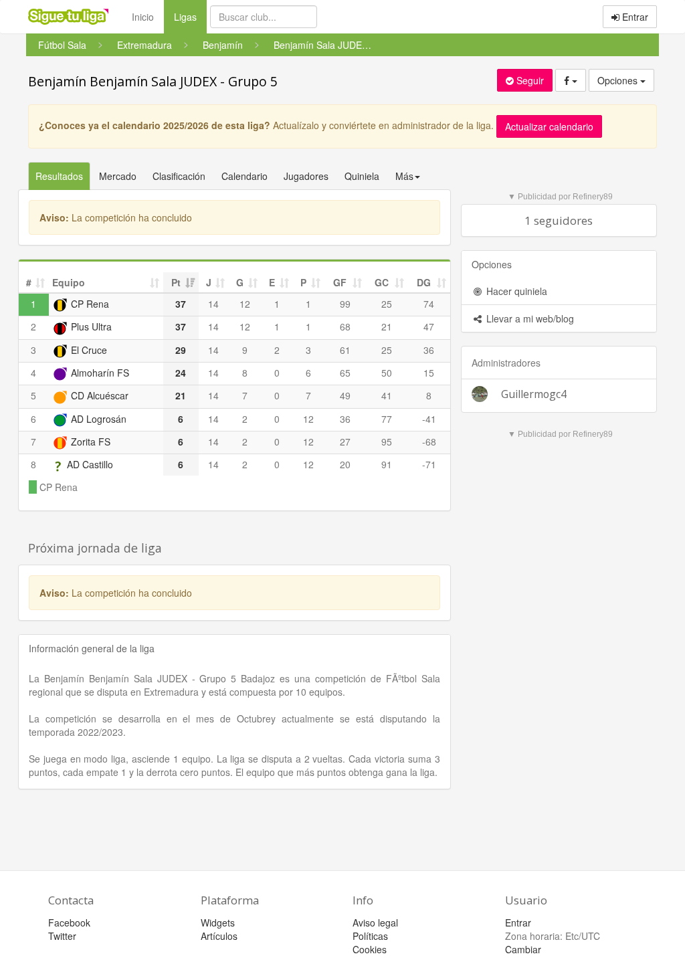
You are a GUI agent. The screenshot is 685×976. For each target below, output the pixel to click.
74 (428, 303)
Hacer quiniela (515, 291)
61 (345, 350)
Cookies (370, 949)
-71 (429, 464)
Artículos (219, 936)
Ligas (190, 16)
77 (386, 418)
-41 (429, 418)
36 (428, 350)
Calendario (244, 176)
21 (386, 326)
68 (345, 326)
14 (213, 303)
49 (345, 395)
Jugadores (306, 176)
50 (386, 372)
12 (244, 303)
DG (424, 282)
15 (428, 372)
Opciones (618, 80)
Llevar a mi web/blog (529, 318)
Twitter (62, 936)
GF (340, 282)
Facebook (69, 922)
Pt (176, 282)
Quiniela (362, 176)
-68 (429, 441)
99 (345, 303)
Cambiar (523, 949)
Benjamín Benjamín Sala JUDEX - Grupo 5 (153, 81)
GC (382, 282)
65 (345, 372)
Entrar (633, 16)
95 (386, 441)
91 (386, 464)
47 (428, 326)
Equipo (68, 282)
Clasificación (179, 176)
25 (386, 303)
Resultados (59, 176)
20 (345, 464)
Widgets (218, 922)
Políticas (370, 936)
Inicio (143, 16)
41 (386, 395)
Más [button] (404, 176)
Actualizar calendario (549, 126)
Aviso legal (375, 922)
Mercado (117, 176)
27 (345, 441)
